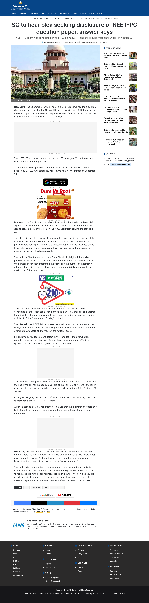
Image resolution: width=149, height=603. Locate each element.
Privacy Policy (92, 593)
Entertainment (64, 13)
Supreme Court (57, 488)
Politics (16, 561)
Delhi (15, 557)
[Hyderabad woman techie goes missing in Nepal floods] (133, 131)
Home (14, 13)
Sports (74, 13)
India (43, 13)
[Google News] (46, 495)
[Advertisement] (55, 137)
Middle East (52, 13)
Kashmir (16, 572)
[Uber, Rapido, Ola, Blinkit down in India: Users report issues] (133, 88)
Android (39, 511)
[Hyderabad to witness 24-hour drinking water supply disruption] (133, 66)
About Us (27, 593)
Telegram (46, 509)
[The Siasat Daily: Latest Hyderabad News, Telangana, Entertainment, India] (20, 5)
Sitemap (122, 593)
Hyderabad (23, 13)
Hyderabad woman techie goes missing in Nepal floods (116, 131)
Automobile (115, 578)
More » (35, 528)
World (15, 564)
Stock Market (115, 574)
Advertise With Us (68, 593)
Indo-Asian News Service (52, 42)
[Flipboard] (65, 495)
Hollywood (82, 554)
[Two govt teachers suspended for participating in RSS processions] (133, 109)
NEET (46, 488)
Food (80, 571)
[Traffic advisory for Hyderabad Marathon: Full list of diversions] (133, 99)
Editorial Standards (41, 593)
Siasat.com (37, 18)
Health (80, 567)
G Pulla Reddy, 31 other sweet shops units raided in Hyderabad (115, 77)
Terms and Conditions (108, 593)
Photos (91, 13)
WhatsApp (36, 509)
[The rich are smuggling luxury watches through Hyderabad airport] (133, 120)
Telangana (34, 13)
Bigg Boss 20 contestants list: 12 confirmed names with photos (116, 55)
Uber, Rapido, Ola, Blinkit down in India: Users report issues (115, 88)
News (46, 18)
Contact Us (55, 593)
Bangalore (114, 561)
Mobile (48, 564)
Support (81, 593)
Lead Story (36, 488)
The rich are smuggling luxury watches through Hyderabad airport (113, 120)
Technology (50, 567)
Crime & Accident (52, 581)
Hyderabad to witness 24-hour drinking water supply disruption (115, 66)
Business (83, 13)
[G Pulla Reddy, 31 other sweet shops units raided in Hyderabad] (133, 77)
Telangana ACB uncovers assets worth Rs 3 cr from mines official (114, 142)
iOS (48, 511)
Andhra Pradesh (116, 554)
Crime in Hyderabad (53, 577)
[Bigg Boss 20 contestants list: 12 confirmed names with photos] (133, 55)
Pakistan (16, 568)
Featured (16, 550)
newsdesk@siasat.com (121, 164)
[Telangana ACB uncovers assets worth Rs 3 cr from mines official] (133, 142)
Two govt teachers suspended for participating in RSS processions (115, 109)
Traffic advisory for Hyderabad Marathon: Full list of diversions (114, 98)
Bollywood (82, 550)
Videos (99, 13)
